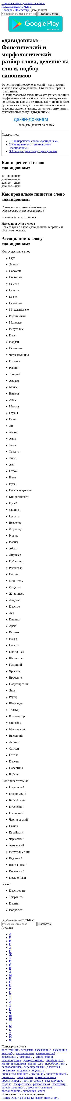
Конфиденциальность (45, 1097)
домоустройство (33, 1060)
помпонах (36, 1073)
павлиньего (35, 1063)
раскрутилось (22, 1084)
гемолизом (25, 1056)
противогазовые (32, 1080)
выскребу (8, 1053)
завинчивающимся (14, 1063)
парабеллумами (55, 1063)
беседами (27, 1049)
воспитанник (10, 1049)
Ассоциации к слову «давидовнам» (33, 151)
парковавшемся (11, 1067)
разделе (6, 1084)
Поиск (6, 1097)
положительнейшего (15, 1073)
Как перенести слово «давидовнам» (33, 141)
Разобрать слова (48, 13)
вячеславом (9, 1056)
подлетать (23, 1070)
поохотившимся (56, 1073)
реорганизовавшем (39, 1087)
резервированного (13, 1087)
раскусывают (41, 1084)
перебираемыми (34, 1067)
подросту (38, 1070)
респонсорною (11, 1090)
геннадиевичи (44, 1056)
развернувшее (54, 1080)
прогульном (25, 1077)
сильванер (29, 1090)
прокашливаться (45, 1077)
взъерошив (60, 1049)
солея (41, 1090)
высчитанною (25, 1053)
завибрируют (54, 1060)
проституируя (11, 1080)
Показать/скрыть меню (16, 6)
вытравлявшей (45, 1053)
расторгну (59, 1084)
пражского (8, 1077)
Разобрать (45, 924)
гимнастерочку (11, 1060)
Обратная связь (20, 1097)
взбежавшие (43, 1049)
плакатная (53, 1067)
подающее (8, 1070)
